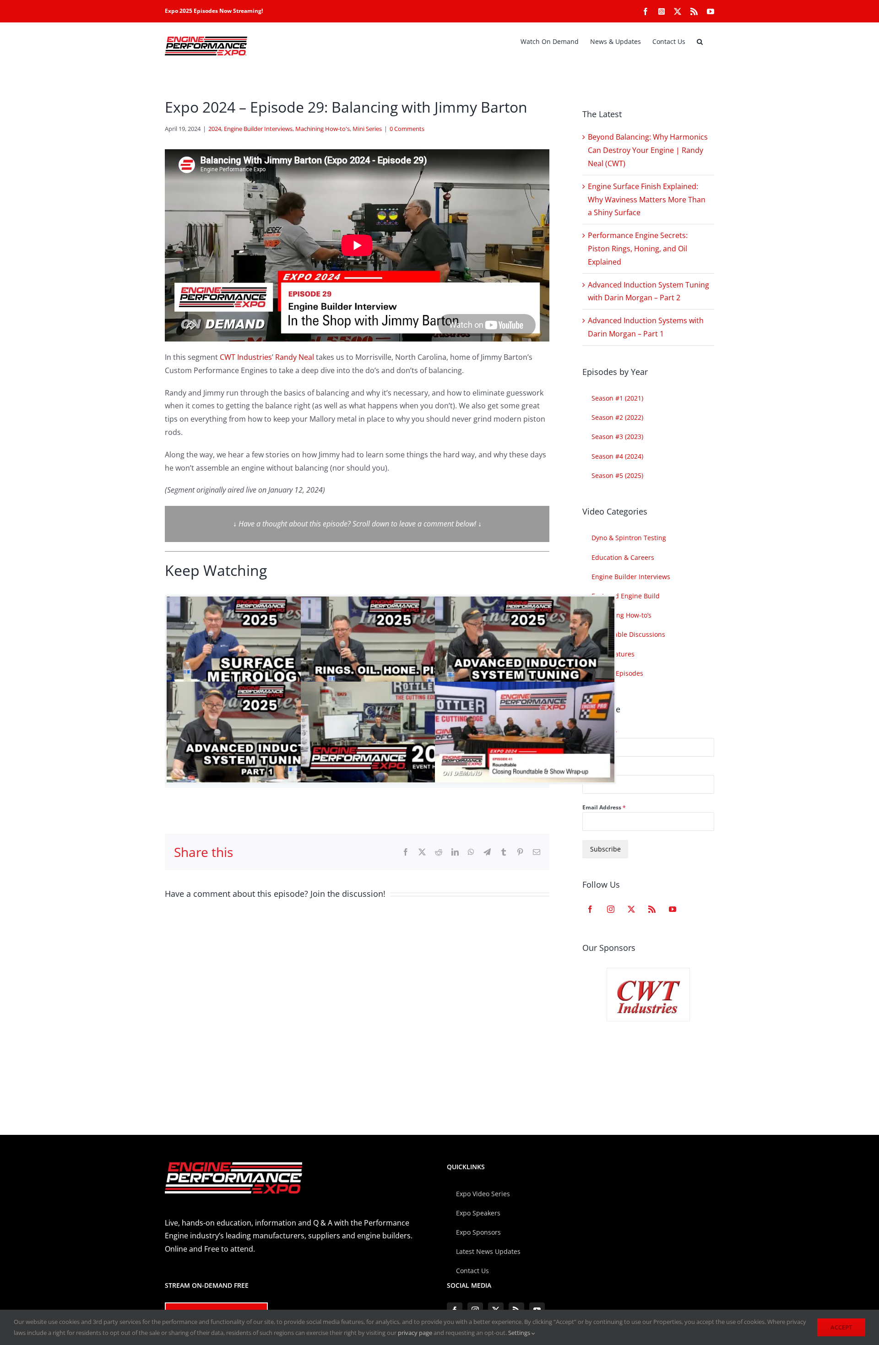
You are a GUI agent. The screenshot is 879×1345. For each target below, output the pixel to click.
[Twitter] (631, 909)
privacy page (415, 1333)
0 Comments (407, 129)
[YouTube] (672, 909)
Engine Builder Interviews (258, 129)
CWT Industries (246, 357)
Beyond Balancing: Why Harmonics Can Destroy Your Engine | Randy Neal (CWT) (648, 150)
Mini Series (367, 129)
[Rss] (652, 909)
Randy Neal (294, 357)
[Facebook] (590, 909)
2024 (214, 129)
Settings (520, 1333)
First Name (599, 733)
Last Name (597, 770)
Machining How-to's (322, 129)
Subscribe (605, 849)
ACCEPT (841, 1327)
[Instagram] (611, 909)
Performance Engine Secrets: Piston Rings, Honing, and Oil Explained (638, 248)
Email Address (604, 807)
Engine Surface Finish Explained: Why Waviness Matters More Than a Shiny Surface (646, 199)
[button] (700, 41)
